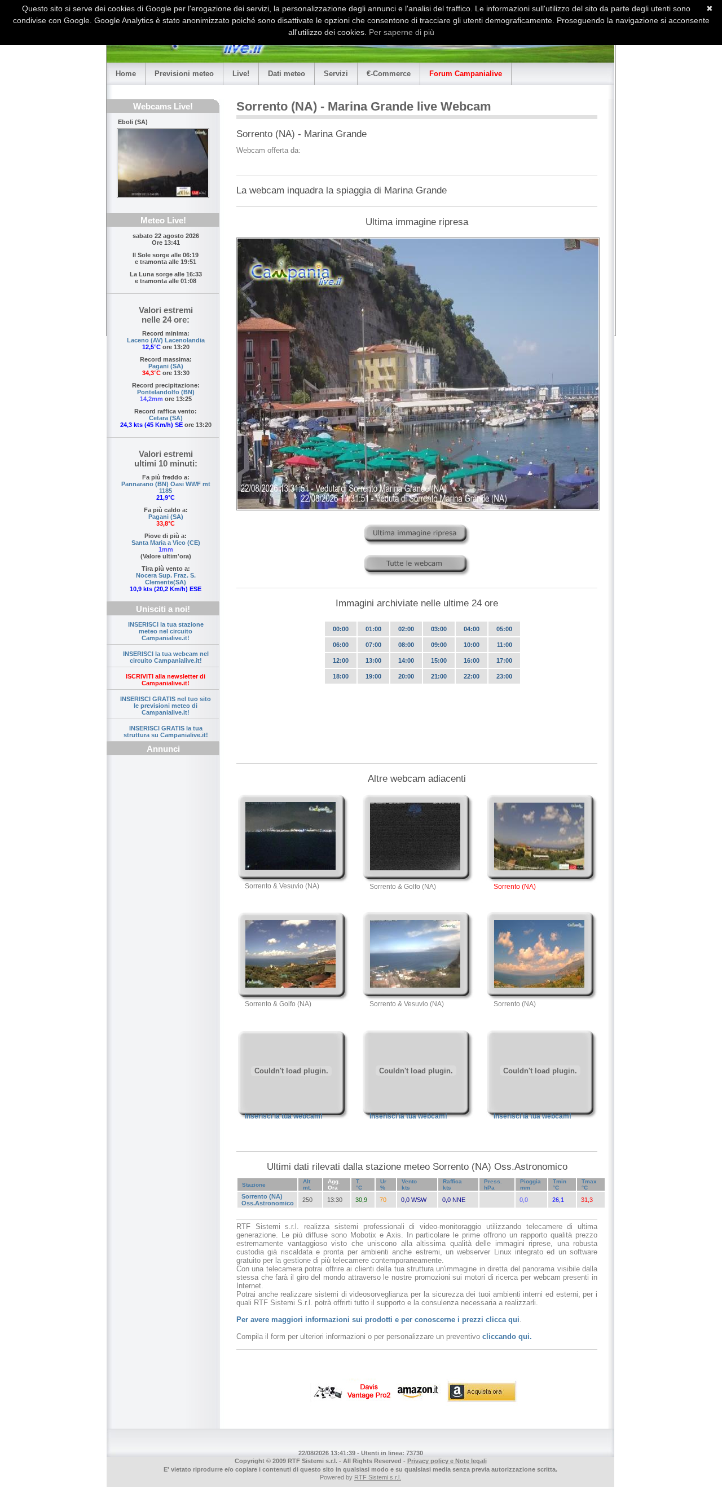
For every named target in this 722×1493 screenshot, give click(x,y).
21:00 (439, 676)
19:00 (373, 676)
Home (126, 73)
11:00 (504, 644)
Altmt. (307, 1184)
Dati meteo (286, 73)
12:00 (341, 660)
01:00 (373, 629)
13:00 (373, 660)
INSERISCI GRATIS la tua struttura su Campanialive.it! (166, 731)
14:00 (406, 660)
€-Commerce (389, 73)
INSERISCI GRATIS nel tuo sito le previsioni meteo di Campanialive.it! (165, 705)
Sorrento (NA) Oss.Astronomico (267, 1199)
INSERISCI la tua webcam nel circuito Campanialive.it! (166, 657)
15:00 (439, 660)
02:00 (406, 629)
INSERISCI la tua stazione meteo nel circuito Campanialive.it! (166, 631)
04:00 (471, 629)
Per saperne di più (401, 32)
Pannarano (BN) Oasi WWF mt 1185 (165, 487)
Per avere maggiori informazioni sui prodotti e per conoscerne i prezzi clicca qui (378, 1319)
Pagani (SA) (165, 366)
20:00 (406, 676)
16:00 (471, 660)
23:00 (504, 676)
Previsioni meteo (184, 73)
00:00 (341, 629)
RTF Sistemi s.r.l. (377, 1477)
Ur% (383, 1184)
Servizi (336, 73)
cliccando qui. (507, 1336)
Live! (240, 73)
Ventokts (409, 1184)
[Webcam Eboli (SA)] (163, 163)
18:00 (341, 676)
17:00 (504, 660)
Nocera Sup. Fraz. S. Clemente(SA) (166, 578)
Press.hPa (493, 1184)
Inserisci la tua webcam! (284, 1116)
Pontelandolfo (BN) (166, 392)
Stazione (254, 1185)
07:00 (373, 644)
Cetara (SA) (166, 418)
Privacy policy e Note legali (447, 1460)
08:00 (406, 644)
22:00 (471, 676)
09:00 (439, 644)
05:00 (504, 629)
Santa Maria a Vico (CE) (165, 542)
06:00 (341, 644)
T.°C (359, 1184)
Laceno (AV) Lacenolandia (166, 340)
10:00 (471, 644)
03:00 (439, 629)
